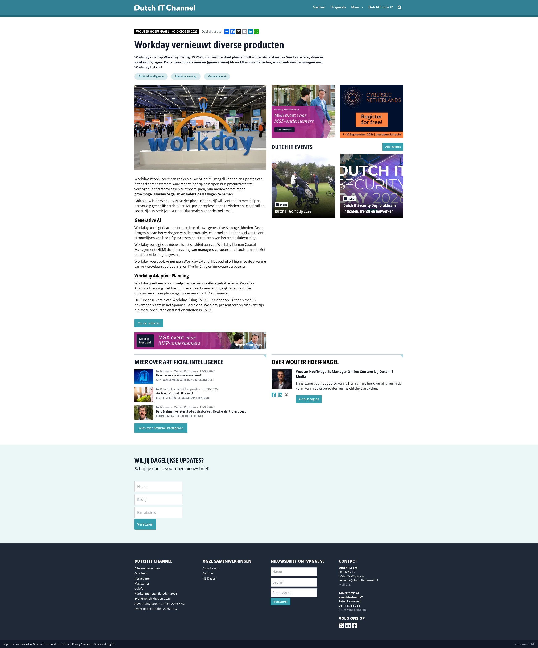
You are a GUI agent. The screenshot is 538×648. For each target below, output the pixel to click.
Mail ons (345, 584)
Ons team (141, 573)
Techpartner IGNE (524, 644)
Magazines (142, 583)
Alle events (393, 147)
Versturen (145, 524)
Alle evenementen (147, 568)
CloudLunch (211, 568)
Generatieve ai (217, 76)
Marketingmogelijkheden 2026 (155, 593)
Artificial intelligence (151, 76)
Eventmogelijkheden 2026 (152, 599)
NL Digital (209, 578)
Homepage (142, 578)
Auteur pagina (309, 399)
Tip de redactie (149, 323)
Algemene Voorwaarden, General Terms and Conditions (36, 644)
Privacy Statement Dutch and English (93, 644)
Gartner (208, 573)
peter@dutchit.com (352, 610)
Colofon (139, 588)
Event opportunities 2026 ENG (155, 609)
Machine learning (185, 76)
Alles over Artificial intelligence (161, 428)
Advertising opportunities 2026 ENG (159, 604)
